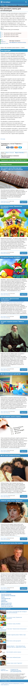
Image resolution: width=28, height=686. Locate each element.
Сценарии (3, 600)
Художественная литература (8, 595)
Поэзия (3, 597)
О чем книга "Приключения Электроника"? (10, 299)
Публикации (4, 601)
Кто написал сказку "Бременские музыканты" (11, 207)
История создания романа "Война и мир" (12, 322)
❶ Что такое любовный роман (10, 455)
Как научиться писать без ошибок (12, 543)
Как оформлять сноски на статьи (17, 42)
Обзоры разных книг (6, 604)
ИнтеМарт (6, 2)
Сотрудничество (14, 669)
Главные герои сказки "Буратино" (12, 500)
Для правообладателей (15, 671)
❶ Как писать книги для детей (10, 374)
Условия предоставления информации (10, 683)
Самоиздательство (6, 598)
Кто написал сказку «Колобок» (10, 257)
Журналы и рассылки (6, 603)
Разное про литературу (5, 202)
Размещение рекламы (15, 670)
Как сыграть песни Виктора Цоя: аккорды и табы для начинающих (12, 168)
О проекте (3, 669)
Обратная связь (4, 670)
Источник (3, 139)
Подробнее (24, 202)
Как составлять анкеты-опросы (11, 416)
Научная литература (6, 594)
